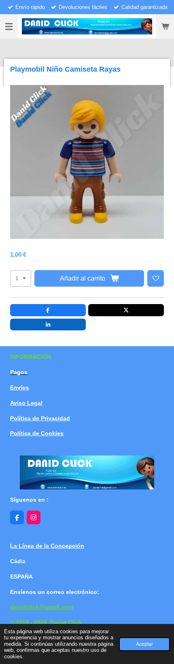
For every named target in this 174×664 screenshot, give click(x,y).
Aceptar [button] (144, 644)
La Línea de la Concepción (47, 546)
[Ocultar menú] (9, 26)
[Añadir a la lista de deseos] (155, 278)
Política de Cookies (37, 433)
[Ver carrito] (165, 26)
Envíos (19, 387)
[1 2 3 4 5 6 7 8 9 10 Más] (20, 278)
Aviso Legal (26, 403)
